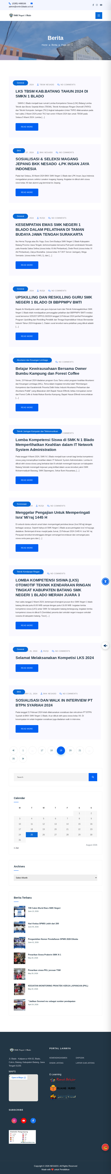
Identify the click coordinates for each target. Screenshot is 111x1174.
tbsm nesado (46, 85)
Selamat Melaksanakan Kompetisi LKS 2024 (55, 658)
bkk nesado (46, 152)
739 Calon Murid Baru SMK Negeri (44, 908)
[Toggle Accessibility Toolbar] (105, 581)
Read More (27, 127)
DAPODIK (80, 1058)
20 (70, 750)
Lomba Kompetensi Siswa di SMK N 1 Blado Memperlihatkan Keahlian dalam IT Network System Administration (55, 445)
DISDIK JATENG (56, 1063)
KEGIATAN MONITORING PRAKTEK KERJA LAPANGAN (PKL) (58, 986)
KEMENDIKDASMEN (58, 1058)
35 (13, 759)
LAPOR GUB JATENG (85, 1063)
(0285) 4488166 (19, 3)
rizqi (42, 218)
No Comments (68, 85)
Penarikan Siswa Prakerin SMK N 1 (44, 954)
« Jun (16, 848)
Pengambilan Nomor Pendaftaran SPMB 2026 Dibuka (53, 939)
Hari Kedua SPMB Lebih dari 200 (43, 923)
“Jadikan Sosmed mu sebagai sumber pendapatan (51, 1001)
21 (80, 750)
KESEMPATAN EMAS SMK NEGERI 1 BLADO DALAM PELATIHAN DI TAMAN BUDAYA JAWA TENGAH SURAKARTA (50, 230)
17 (42, 750)
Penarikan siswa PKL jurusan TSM (44, 970)
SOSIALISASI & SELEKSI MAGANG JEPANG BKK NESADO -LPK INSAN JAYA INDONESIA (52, 164)
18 (51, 750)
